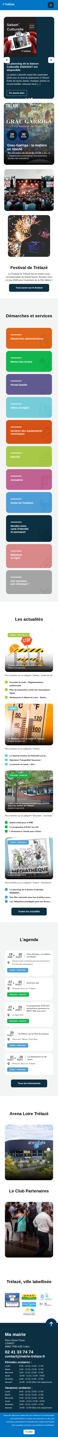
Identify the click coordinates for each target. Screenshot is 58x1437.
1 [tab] (26, 101)
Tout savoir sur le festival (29, 288)
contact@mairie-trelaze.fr (25, 1356)
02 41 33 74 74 (19, 1352)
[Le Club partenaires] (29, 1229)
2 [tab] (29, 101)
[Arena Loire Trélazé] (29, 1152)
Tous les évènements (29, 1083)
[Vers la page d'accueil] (8, 5)
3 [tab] (32, 101)
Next (51, 60)
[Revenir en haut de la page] (51, 1324)
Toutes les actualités (29, 911)
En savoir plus (16, 93)
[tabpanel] (29, 58)
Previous (7, 60)
